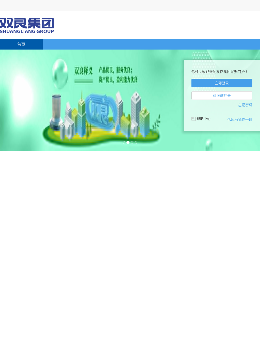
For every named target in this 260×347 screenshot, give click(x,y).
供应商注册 (222, 95)
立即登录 (222, 83)
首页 (21, 44)
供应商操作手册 (240, 119)
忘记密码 (245, 105)
